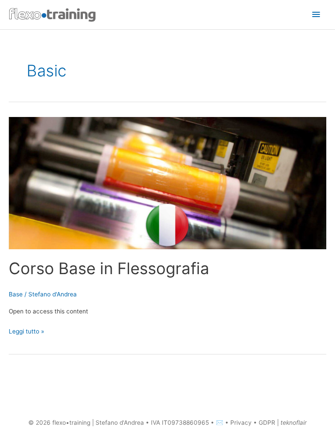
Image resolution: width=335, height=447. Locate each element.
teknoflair (293, 422)
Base (16, 294)
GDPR (267, 422)
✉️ (220, 422)
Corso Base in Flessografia (109, 268)
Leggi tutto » (26, 330)
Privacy (241, 422)
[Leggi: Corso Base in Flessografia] (167, 182)
